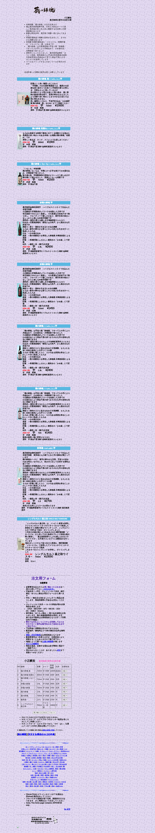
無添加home (65, 751)
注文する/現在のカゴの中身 (41, 734)
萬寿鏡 (39, 758)
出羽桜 (33, 758)
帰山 (40, 760)
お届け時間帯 (47, 642)
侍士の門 (56, 762)
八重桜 (26, 762)
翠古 (27, 786)
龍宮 (52, 775)
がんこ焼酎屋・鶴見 (51, 769)
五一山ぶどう (47, 747)
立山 (57, 755)
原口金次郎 (63, 764)
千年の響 (47, 786)
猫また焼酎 (43, 773)
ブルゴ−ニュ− (33, 753)
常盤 (41, 786)
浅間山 (29, 755)
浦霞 (48, 755)
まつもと (35, 760)
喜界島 (47, 775)
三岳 (23, 764)
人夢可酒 (54, 771)
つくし (34, 771)
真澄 (44, 758)
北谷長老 (46, 784)
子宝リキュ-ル (34, 779)
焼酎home (53, 777)
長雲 (42, 775)
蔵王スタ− (40, 749)
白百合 (64, 782)
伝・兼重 (33, 766)
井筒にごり (25, 749)
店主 (59, 650)
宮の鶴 (29, 782)
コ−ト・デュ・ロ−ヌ (46, 753)
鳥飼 (36, 773)
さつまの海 (43, 764)
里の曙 (37, 775)
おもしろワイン (54, 751)
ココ (65, 749)
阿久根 (62, 762)
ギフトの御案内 (32, 644)
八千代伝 (55, 764)
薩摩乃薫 (49, 762)
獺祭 (48, 758)
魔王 (31, 762)
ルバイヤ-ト (30, 751)
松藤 (31, 784)
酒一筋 (28, 760)
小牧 (49, 764)
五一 (27, 747)
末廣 (23, 760)
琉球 (39, 784)
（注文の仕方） (48, 589)
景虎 (53, 755)
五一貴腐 (60, 749)
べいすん (46, 771)
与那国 (61, 784)
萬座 (51, 784)
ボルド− (24, 753)
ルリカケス (40, 777)
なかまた (41, 769)
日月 (52, 773)
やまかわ (57, 782)
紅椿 (35, 762)
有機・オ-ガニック (42, 751)
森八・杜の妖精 (57, 766)
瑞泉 (27, 784)
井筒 (61, 747)
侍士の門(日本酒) (57, 758)
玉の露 (35, 782)
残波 (53, 786)
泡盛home (59, 786)
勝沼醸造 (22, 751)
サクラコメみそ (53, 779)
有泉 (32, 775)
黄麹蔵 (26, 766)
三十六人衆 (63, 755)
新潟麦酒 (44, 779)
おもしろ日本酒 (53, 760)
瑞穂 (55, 784)
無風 (45, 760)
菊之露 (36, 786)
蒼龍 (47, 749)
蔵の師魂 (62, 769)
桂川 (40, 755)
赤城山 (23, 755)
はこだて (53, 749)
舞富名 (45, 782)
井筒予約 (33, 749)
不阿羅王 (40, 766)
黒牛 (44, 755)
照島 (35, 784)
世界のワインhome (60, 753)
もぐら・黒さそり (32, 764)
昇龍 (56, 775)
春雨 (24, 782)
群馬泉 (35, 755)
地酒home (63, 760)
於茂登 (51, 782)
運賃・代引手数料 (33, 635)
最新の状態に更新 (48, 730)
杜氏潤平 (47, 766)
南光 (39, 782)
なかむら (41, 762)
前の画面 (22, 734)
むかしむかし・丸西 (29, 769)
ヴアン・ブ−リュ (35, 747)
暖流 (31, 786)
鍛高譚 (33, 777)
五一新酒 (56, 747)
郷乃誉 (28, 758)
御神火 (40, 771)
